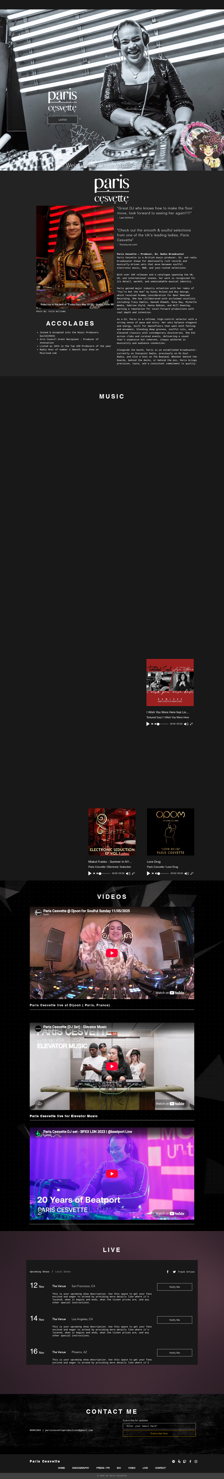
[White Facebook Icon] (190, 1461)
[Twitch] (185, 1461)
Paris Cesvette (118, 1476)
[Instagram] (196, 1461)
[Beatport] (179, 1461)
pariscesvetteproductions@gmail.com (69, 1430)
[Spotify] (173, 1461)
